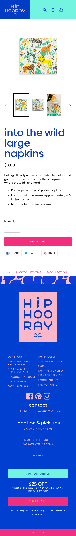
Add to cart (38, 532)
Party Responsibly (51, 371)
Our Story (15, 357)
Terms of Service (50, 376)
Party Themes (17, 382)
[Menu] (69, 9)
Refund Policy (48, 380)
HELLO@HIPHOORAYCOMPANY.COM (38, 411)
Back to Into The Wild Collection (41, 272)
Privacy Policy (48, 385)
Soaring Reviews (50, 362)
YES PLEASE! (38, 501)
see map (38, 456)
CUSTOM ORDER (38, 474)
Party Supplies (18, 386)
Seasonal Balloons (22, 377)
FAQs (41, 366)
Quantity (10, 221)
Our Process (47, 357)
